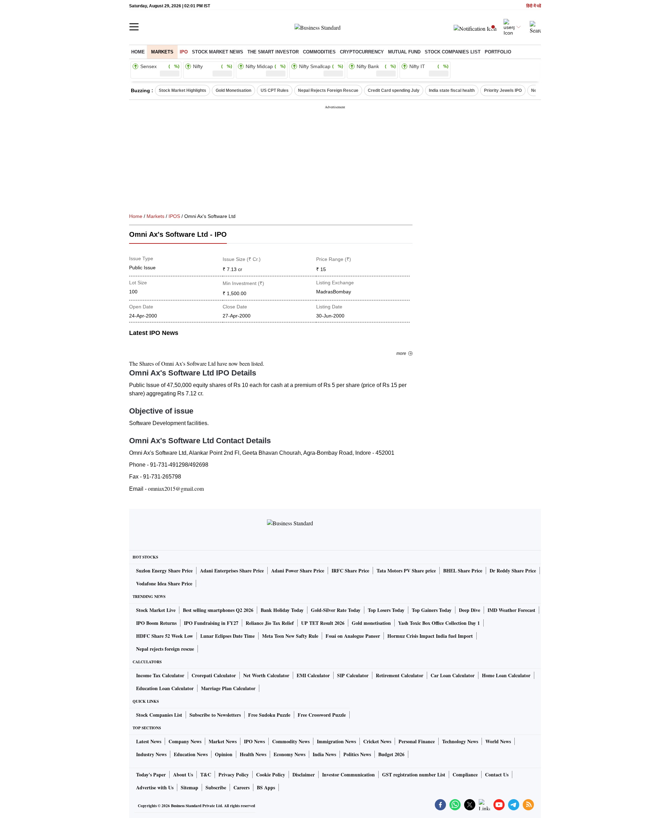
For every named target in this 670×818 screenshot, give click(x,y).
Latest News (148, 741)
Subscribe (216, 787)
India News (324, 754)
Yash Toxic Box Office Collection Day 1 (439, 623)
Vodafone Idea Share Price (164, 583)
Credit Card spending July (393, 90)
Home (138, 51)
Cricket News (377, 741)
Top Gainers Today (432, 610)
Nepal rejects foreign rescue (165, 648)
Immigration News (336, 741)
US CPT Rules (275, 90)
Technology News (460, 741)
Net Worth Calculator (266, 675)
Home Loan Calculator (506, 675)
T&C (205, 774)
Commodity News (291, 741)
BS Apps (266, 787)
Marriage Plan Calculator (228, 688)
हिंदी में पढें (533, 6)
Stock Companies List (159, 714)
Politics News (357, 754)
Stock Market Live (156, 610)
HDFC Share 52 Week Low (164, 636)
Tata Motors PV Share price (406, 570)
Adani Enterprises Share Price (232, 570)
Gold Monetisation (233, 90)
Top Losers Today (386, 610)
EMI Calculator (313, 675)
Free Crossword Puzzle (322, 714)
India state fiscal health (452, 90)
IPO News (254, 741)
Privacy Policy (233, 774)
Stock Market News (217, 51)
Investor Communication (348, 774)
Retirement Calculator (399, 675)
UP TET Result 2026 (322, 623)
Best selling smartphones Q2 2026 (218, 610)
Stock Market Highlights (182, 90)
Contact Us (496, 774)
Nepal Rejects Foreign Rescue (328, 90)
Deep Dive (469, 610)
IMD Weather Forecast (511, 610)
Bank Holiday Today (282, 610)
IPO (184, 51)
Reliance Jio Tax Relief (270, 623)
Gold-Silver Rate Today (335, 610)
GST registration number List (413, 774)
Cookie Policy (270, 774)
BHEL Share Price (462, 570)
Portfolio (498, 51)
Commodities (319, 51)
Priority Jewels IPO (503, 90)
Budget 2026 (391, 754)
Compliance (465, 774)
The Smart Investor (273, 51)
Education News (191, 754)
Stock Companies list (453, 51)
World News (498, 741)
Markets (162, 51)
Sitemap (189, 787)
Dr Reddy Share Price (513, 570)
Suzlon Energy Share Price (164, 570)
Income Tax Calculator (160, 675)
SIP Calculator (352, 675)
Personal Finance (417, 741)
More (401, 353)
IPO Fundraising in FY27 (211, 623)
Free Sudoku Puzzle (269, 714)
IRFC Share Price (350, 570)
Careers (241, 787)
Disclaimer (303, 774)
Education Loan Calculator (165, 688)
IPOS (174, 216)
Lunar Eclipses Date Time (227, 636)
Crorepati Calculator (214, 675)
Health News (253, 754)
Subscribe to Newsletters (215, 714)
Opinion (223, 754)
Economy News (289, 754)
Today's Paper (151, 774)
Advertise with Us (154, 787)
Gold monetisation (371, 623)
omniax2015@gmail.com (176, 488)
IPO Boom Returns (156, 623)
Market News (223, 741)
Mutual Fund (404, 51)
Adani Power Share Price (297, 570)
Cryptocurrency (362, 51)
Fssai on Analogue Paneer (353, 636)
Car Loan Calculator (453, 675)
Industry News (151, 754)
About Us (183, 774)
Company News (185, 741)
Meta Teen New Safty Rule (290, 636)
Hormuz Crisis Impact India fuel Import (430, 636)
